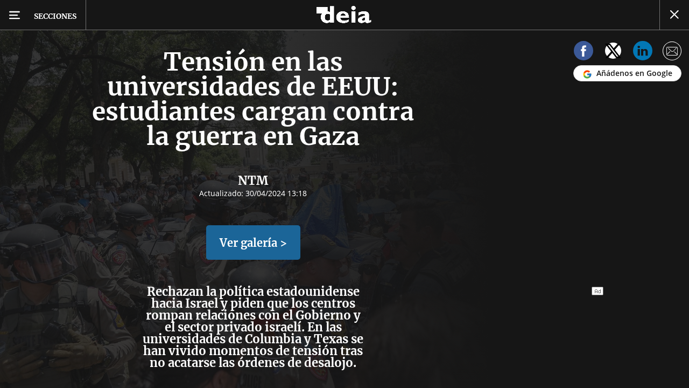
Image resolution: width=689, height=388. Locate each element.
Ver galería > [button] (253, 243)
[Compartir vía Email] (672, 52)
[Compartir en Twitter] (613, 52)
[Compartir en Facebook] (583, 52)
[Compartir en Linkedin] (642, 52)
